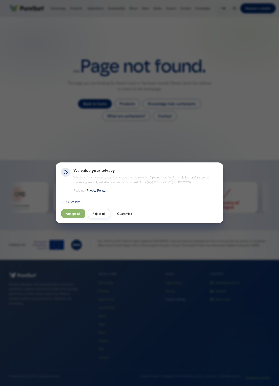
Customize (73, 202)
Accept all (73, 214)
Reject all (99, 214)
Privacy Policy (96, 190)
